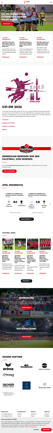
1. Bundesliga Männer (6, 414)
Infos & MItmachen (9, 171)
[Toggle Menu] (2, 2)
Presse (32, 416)
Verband (47, 414)
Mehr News (26, 281)
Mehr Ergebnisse (26, 219)
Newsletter (34, 414)
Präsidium (47, 416)
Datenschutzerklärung (30, 426)
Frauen (19, 416)
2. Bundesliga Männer (6, 416)
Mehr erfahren (26, 307)
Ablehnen (36, 429)
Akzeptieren (46, 429)
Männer (20, 414)
